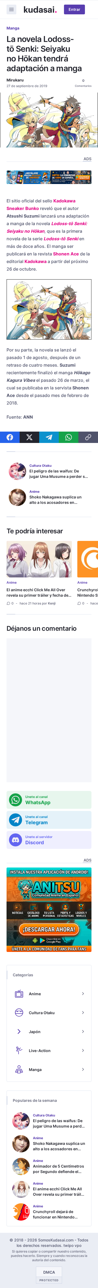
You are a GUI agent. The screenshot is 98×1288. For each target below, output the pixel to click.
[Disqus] (49, 710)
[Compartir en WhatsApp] (68, 437)
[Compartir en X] (29, 437)
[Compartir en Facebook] (10, 437)
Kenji (52, 603)
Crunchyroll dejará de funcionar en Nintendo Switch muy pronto (54, 1217)
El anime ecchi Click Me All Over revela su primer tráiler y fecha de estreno (37, 595)
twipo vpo (72, 1245)
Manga (13, 28)
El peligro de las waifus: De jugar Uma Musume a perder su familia (58, 476)
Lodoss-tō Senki (61, 238)
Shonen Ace (66, 254)
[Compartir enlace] (88, 437)
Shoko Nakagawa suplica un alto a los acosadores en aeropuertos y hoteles (55, 502)
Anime (12, 582)
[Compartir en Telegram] (49, 437)
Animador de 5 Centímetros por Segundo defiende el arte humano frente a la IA (58, 1171)
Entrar (74, 9)
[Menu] (11, 9)
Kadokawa (35, 261)
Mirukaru (15, 80)
